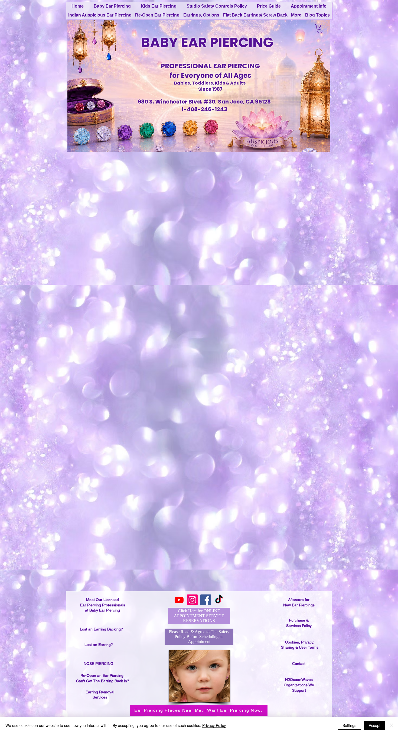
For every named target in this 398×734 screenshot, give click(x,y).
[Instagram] (192, 599)
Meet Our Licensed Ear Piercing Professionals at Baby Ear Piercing (102, 604)
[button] (320, 28)
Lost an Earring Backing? (101, 629)
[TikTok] (219, 599)
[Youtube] (179, 599)
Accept (374, 725)
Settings (349, 725)
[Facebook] (205, 599)
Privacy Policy (214, 725)
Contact (298, 663)
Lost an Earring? (98, 644)
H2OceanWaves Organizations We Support (299, 684)
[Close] (391, 725)
